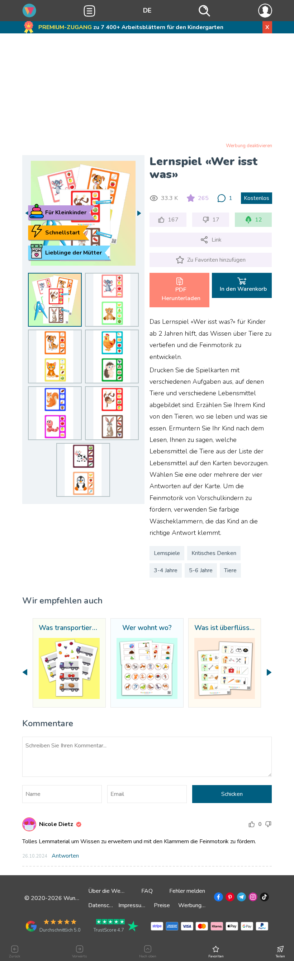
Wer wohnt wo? (147, 628)
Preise (162, 905)
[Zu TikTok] (264, 898)
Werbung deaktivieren (249, 146)
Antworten (65, 856)
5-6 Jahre (201, 570)
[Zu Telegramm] (241, 898)
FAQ (147, 891)
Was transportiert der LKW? (69, 628)
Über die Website (110, 891)
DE (147, 10)
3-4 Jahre (165, 570)
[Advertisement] (147, 89)
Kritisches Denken (213, 553)
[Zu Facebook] (218, 898)
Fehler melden (187, 891)
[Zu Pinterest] (229, 898)
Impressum (132, 905)
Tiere (230, 570)
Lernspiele (167, 553)
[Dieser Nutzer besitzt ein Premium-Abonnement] (78, 824)
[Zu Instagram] (252, 898)
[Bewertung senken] (268, 824)
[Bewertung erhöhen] (251, 824)
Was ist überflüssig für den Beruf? (224, 628)
